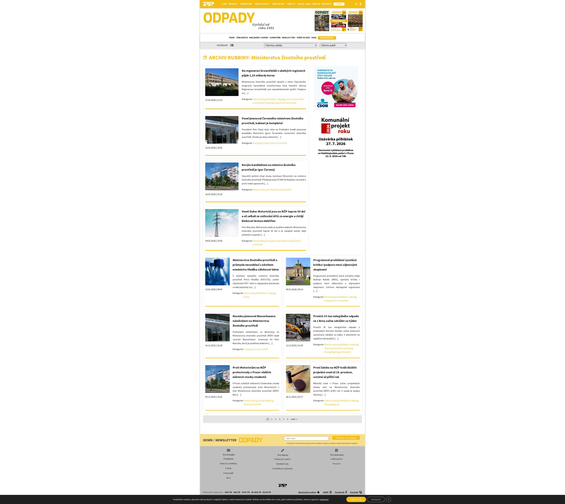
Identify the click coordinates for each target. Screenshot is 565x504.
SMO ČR (228, 492)
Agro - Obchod (313, 4)
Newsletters (288, 37)
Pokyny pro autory (282, 459)
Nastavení (376, 499)
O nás (224, 4)
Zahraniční (345, 351)
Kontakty (326, 4)
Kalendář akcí (327, 38)
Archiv (301, 4)
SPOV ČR (246, 492)
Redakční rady (282, 463)
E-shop (228, 468)
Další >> (294, 419)
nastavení (324, 499)
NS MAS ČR (256, 492)
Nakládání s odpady (258, 37)
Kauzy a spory (259, 189)
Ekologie (257, 142)
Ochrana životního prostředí (338, 348)
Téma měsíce (242, 37)
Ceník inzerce (337, 459)
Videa (313, 37)
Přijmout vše (356, 499)
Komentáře (275, 37)
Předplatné (228, 458)
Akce (228, 477)
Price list (336, 463)
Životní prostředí (287, 102)
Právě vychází (303, 37)
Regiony (274, 102)
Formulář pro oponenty (282, 468)
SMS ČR (236, 492)
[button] (346, 438)
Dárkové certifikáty (228, 463)
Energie (269, 240)
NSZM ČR (267, 492)
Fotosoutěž (228, 473)
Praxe (232, 37)
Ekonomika (258, 99)
